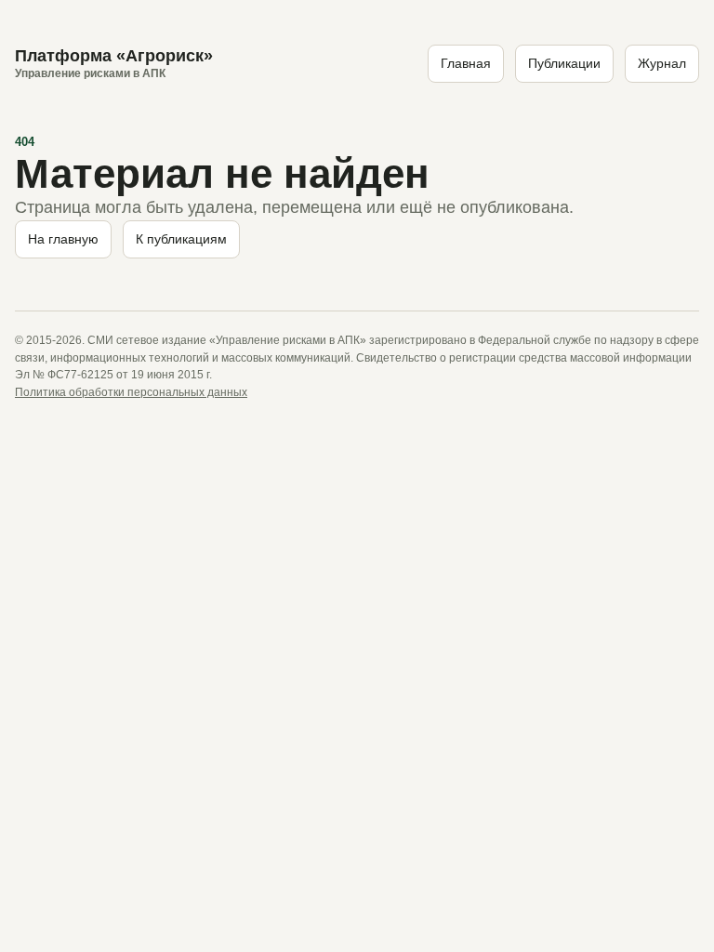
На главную (63, 238)
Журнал (662, 63)
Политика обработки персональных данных (131, 392)
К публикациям (181, 238)
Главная (466, 63)
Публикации (564, 63)
